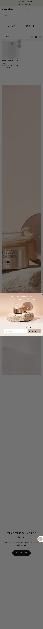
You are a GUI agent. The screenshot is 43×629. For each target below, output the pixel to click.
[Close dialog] (42, 294)
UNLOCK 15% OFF (34, 331)
